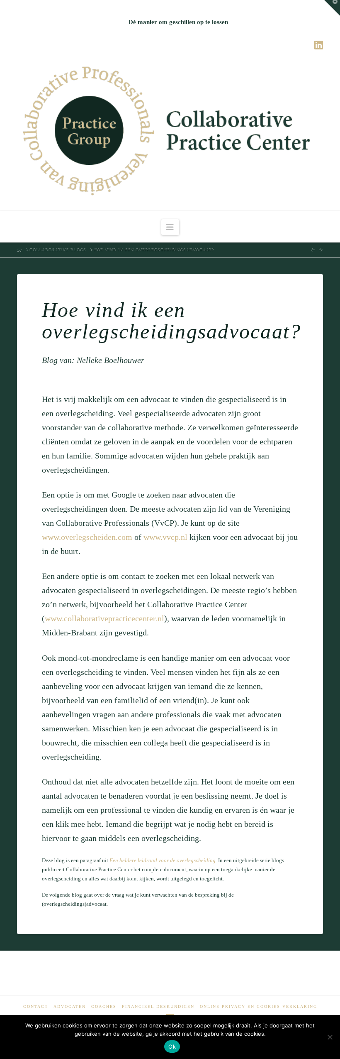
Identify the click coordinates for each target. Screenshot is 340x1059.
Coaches (104, 1006)
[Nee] (329, 1037)
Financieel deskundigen (158, 1006)
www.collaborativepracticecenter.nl (104, 618)
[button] (170, 227)
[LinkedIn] (318, 45)
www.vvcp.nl (165, 537)
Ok (172, 1046)
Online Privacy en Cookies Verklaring (258, 1006)
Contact (35, 1006)
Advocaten (69, 1006)
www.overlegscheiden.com (87, 537)
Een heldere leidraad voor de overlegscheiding (162, 860)
